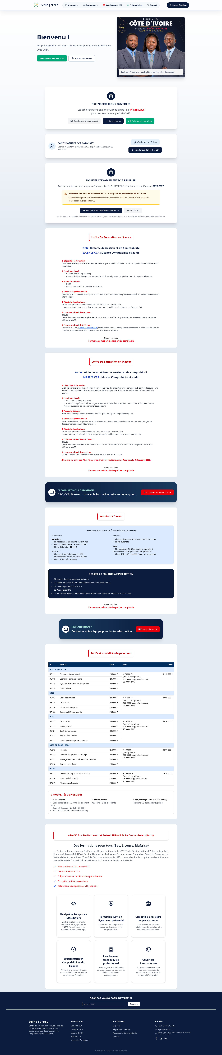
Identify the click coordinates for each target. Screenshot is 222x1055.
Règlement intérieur (122, 1029)
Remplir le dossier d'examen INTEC (101, 210)
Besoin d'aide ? (133, 210)
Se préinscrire (115, 121)
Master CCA (76, 1036)
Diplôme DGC (76, 1026)
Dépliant (116, 1026)
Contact (116, 1036)
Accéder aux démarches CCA (147, 150)
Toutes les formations (80, 1040)
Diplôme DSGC (77, 1029)
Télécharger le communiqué (86, 121)
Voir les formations (83, 58)
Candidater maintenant (50, 58)
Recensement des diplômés (125, 1033)
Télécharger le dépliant (147, 142)
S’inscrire (134, 1004)
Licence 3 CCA (77, 1033)
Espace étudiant (179, 5)
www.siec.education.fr (87, 327)
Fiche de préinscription (142, 121)
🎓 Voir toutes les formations (155, 492)
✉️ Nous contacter (146, 629)
